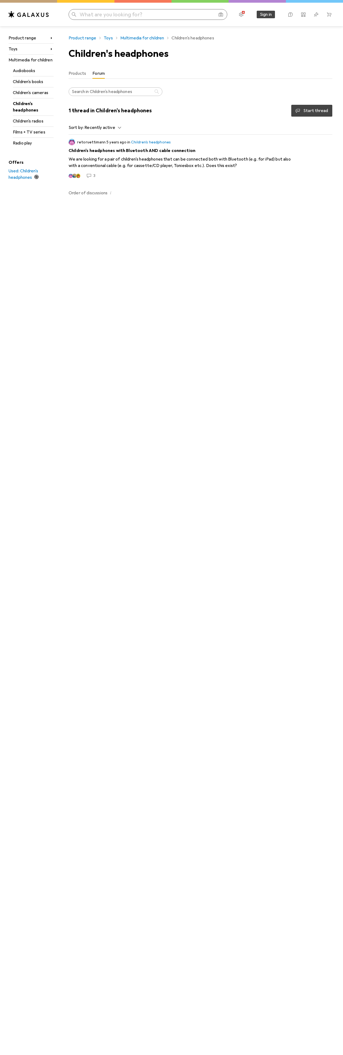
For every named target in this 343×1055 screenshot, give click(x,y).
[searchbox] (115, 91)
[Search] (157, 91)
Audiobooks (24, 70)
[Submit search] (74, 14)
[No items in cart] (329, 14)
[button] (110, 193)
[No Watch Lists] (316, 14)
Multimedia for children (31, 60)
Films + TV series (29, 132)
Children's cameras (30, 92)
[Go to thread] (200, 159)
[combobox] (101, 127)
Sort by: (76, 127)
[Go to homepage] (29, 14)
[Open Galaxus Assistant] (290, 14)
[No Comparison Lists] (303, 14)
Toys (13, 49)
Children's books (28, 81)
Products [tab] (77, 73)
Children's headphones (26, 107)
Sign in (266, 14)
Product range (22, 38)
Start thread (315, 110)
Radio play (22, 143)
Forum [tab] (98, 73)
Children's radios (28, 121)
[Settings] (241, 14)
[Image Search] (220, 14)
